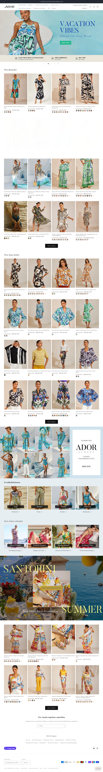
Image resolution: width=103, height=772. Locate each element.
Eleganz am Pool (38, 550)
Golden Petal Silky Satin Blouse (12, 411)
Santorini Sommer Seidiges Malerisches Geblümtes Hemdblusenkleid (13, 151)
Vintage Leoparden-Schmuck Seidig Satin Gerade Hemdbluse (62, 235)
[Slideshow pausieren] (58, 63)
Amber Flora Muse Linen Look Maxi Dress (86, 289)
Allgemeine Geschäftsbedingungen (68, 742)
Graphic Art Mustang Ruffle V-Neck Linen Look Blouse (63, 151)
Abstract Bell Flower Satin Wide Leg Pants (86, 191)
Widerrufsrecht (24, 768)
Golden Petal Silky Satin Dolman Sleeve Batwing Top (61, 107)
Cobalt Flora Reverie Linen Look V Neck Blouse (86, 371)
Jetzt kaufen (51, 36)
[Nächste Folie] (54, 63)
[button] (31, 5)
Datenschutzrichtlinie (53, 742)
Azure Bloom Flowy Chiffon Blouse (84, 411)
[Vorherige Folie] (44, 63)
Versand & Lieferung (70, 740)
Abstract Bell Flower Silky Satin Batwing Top (63, 191)
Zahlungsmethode (59, 740)
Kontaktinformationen (53, 768)
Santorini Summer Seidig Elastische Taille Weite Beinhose (38, 656)
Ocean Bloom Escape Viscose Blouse (61, 330)
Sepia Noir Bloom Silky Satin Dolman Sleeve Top (15, 290)
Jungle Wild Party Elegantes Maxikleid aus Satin (14, 107)
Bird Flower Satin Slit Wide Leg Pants (61, 411)
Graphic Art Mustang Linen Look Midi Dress (86, 330)
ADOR (9, 768)
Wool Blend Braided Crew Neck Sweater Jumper (39, 371)
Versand (45, 768)
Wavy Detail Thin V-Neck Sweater (60, 371)
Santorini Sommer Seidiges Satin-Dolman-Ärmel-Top (14, 656)
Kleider (62, 512)
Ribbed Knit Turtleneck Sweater (11, 371)
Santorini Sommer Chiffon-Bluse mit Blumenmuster (36, 151)
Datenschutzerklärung (33, 768)
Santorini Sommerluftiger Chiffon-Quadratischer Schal (87, 656)
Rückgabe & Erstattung (32, 742)
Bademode (86, 512)
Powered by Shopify (15, 768)
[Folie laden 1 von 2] (48, 63)
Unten (39, 512)
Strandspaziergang (14, 550)
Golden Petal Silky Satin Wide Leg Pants (85, 106)
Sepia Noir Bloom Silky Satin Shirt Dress (38, 289)
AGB (41, 768)
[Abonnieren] (64, 726)
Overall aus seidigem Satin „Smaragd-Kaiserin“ (15, 234)
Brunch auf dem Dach (62, 550)
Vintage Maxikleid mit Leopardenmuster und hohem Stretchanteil (86, 235)
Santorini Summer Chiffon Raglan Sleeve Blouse (14, 697)
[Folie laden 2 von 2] (50, 63)
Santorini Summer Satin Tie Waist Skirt (61, 696)
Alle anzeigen (52, 245)
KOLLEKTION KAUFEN (51, 588)
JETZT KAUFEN (51, 452)
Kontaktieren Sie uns (48, 740)
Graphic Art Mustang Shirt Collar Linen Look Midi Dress (87, 151)
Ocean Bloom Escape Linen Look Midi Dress (38, 330)
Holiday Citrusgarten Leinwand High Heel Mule (63, 655)
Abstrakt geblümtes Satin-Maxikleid (36, 106)
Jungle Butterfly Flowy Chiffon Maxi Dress (38, 234)
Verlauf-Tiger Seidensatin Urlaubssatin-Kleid (15, 191)
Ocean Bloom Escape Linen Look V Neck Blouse (14, 331)
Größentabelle (42, 742)
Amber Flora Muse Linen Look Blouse (61, 289)
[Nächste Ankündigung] (98, 1)
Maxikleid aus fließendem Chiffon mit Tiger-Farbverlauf (39, 192)
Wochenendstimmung (86, 550)
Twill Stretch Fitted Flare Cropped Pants (37, 696)
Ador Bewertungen (36, 740)
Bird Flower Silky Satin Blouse (35, 411)
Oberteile (15, 512)
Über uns (28, 740)
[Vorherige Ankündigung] (4, 1)
